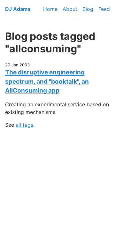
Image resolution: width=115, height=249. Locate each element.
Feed (104, 9)
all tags (24, 125)
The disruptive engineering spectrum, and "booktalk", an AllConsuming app (47, 81)
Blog (87, 9)
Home (50, 9)
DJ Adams (18, 9)
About (70, 9)
